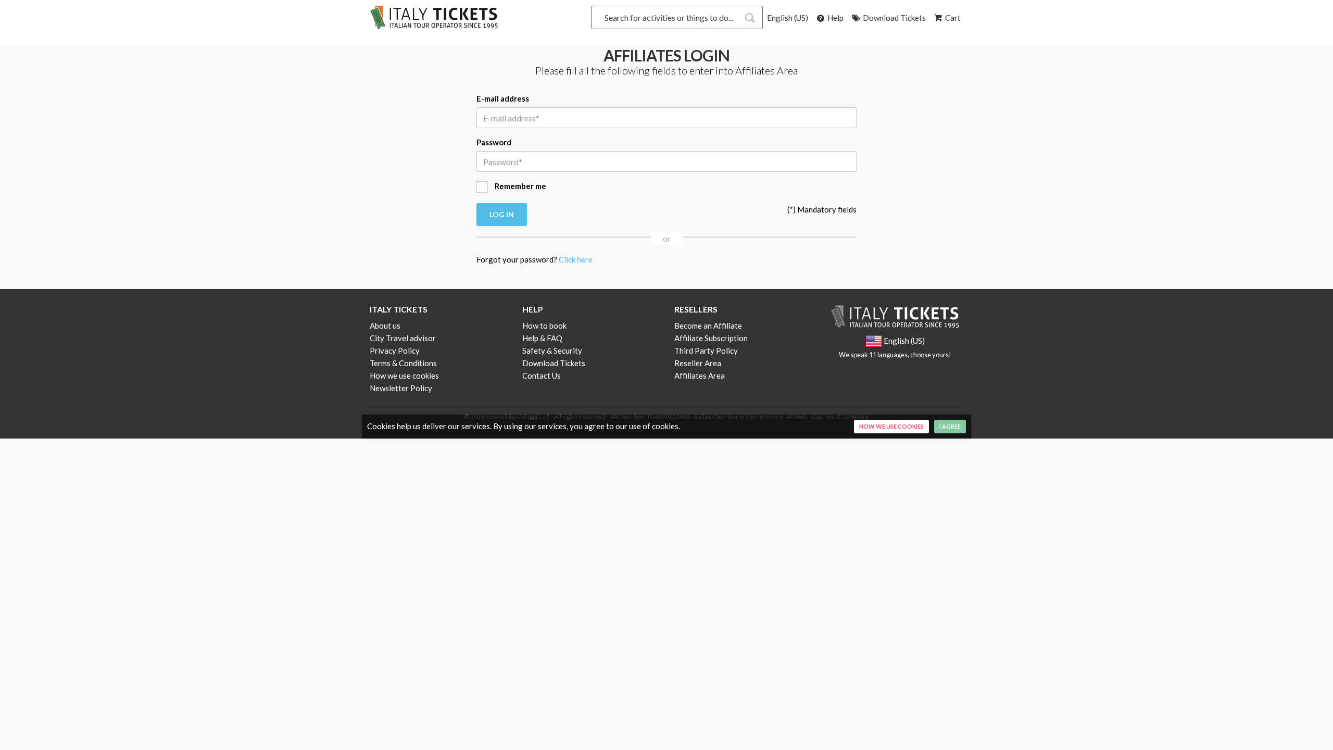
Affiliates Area (699, 375)
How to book (544, 325)
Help (835, 17)
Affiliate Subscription (711, 338)
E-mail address (502, 98)
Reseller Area (697, 363)
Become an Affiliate (708, 325)
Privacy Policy (395, 350)
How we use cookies (404, 375)
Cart (952, 17)
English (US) (787, 17)
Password (493, 142)
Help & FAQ (542, 338)
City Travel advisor (403, 338)
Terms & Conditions (403, 363)
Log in (501, 214)
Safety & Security (552, 350)
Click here (576, 259)
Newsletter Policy (401, 388)
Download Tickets (893, 17)
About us (385, 325)
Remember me (519, 186)
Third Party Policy (706, 350)
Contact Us (541, 375)
